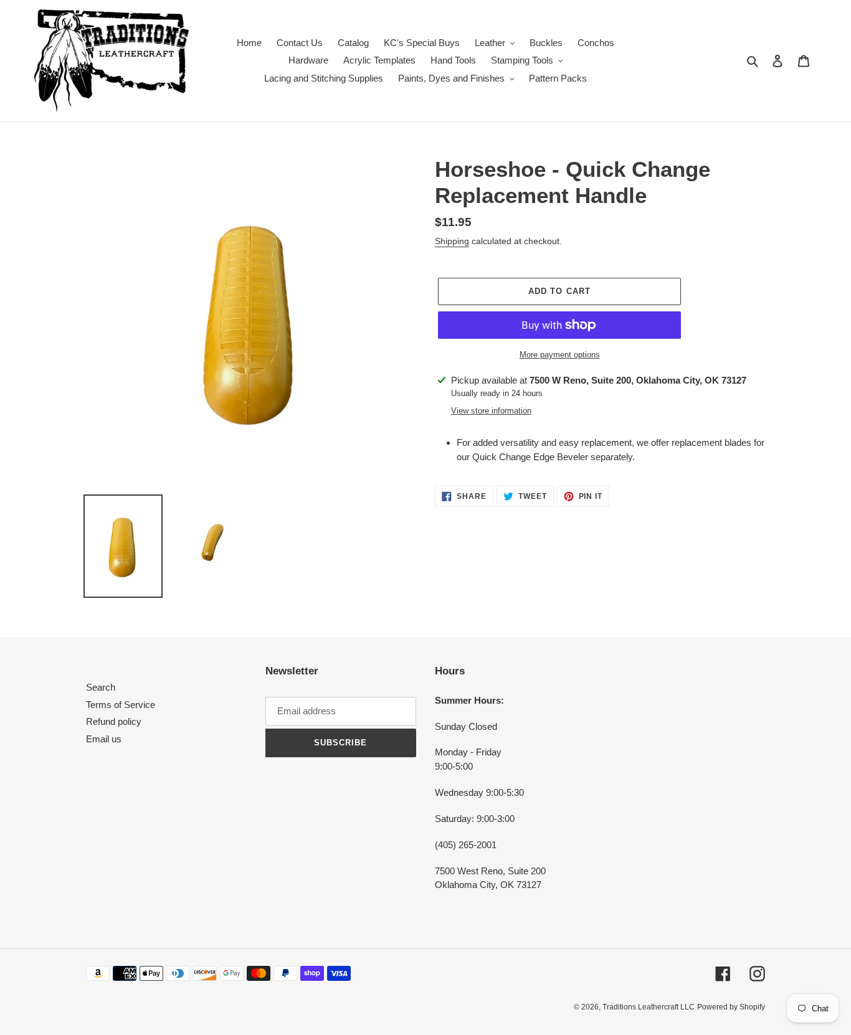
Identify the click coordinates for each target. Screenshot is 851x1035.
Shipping (452, 241)
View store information (491, 410)
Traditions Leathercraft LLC (648, 1007)
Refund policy (113, 721)
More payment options (560, 354)
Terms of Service (120, 704)
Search (100, 687)
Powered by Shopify (731, 1007)
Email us (103, 739)
